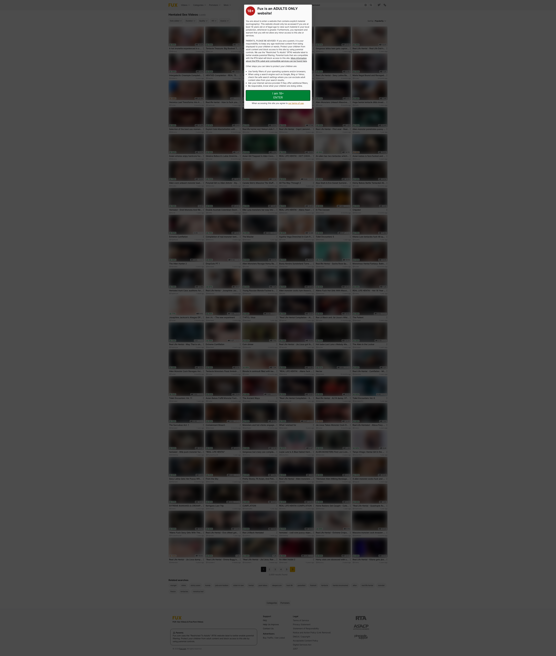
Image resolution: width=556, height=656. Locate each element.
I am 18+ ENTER (278, 95)
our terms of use (296, 103)
